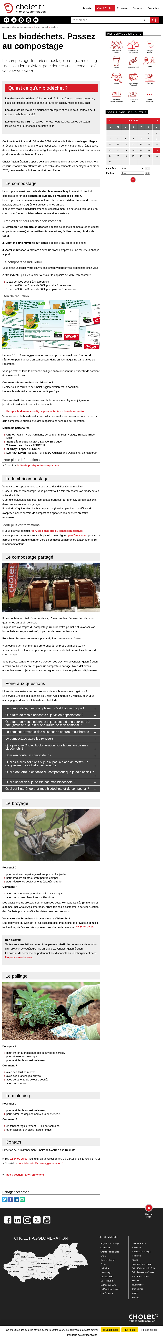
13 (133, 144)
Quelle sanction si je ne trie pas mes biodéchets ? (40, 781)
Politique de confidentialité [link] (82, 1335)
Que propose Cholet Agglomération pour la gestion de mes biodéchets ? (46, 747)
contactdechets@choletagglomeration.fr (40, 1163)
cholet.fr (30, 6)
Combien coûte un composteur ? (28, 755)
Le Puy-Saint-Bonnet (110, 1289)
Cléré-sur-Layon (107, 1260)
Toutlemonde (138, 1285)
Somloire (136, 1280)
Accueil (5, 27)
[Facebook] (10, 1201)
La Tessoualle (106, 1281)
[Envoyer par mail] (22, 1201)
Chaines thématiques (21, 27)
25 (118, 156)
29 (149, 156)
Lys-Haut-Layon (139, 1243)
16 (156, 144)
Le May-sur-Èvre (108, 1285)
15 (149, 144)
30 (156, 156)
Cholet (103, 1256)
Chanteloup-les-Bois (109, 1252)
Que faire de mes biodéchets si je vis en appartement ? (44, 714)
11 (118, 144)
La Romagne (106, 1272)
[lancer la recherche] (154, 20)
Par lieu (110, 173)
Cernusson (105, 1247)
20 (133, 150)
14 (141, 144)
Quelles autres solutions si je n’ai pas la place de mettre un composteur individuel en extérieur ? (46, 763)
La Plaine (104, 1268)
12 (125, 144)
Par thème (111, 168)
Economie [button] (122, 8)
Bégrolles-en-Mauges (110, 1243)
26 (125, 156)
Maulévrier (136, 1247)
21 (141, 150)
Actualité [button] (87, 8)
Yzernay (135, 1297)
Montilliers (136, 1256)
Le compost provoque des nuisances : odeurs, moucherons (47, 731)
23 (156, 150)
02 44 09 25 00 (18, 1158)
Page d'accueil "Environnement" (25, 1174)
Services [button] (138, 8)
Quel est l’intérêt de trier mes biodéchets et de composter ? (47, 788)
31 (110, 162)
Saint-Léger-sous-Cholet (143, 1272)
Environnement (41, 27)
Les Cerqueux (106, 1293)
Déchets (54, 27)
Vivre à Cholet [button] (104, 8)
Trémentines (137, 1289)
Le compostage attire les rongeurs (29, 738)
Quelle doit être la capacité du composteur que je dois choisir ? (49, 771)
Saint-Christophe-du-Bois (143, 1268)
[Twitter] (4, 1201)
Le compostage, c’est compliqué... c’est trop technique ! (44, 708)
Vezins (135, 1293)
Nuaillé (135, 1260)
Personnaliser (149, 1330)
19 (125, 150)
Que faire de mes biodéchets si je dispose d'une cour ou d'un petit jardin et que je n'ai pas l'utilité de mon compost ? (48, 723)
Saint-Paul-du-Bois (140, 1276)
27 (133, 156)
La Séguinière (106, 1276)
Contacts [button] (153, 8)
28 (141, 156)
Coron (103, 1264)
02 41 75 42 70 (84, 927)
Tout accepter (110, 1330)
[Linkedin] (16, 1201)
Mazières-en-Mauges (141, 1251)
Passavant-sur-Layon (141, 1264)
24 (110, 156)
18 (118, 150)
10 (110, 144)
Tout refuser (129, 1330)
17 (110, 150)
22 (149, 150)
